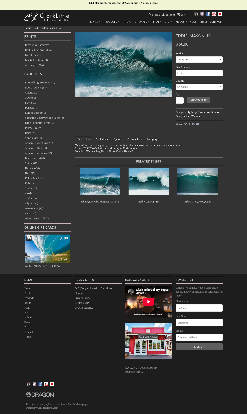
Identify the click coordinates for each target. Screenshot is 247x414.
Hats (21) (30, 173)
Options (118, 139)
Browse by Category (37, 45)
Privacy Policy (82, 298)
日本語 (27, 337)
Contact (216, 21)
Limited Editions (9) (36, 60)
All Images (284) (34, 65)
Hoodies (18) (32, 168)
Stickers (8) (31, 198)
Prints (94, 21)
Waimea (195, 116)
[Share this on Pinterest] (193, 124)
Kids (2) (29, 183)
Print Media (102, 139)
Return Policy (82, 303)
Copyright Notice (84, 307)
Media (179, 53)
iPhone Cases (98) (35, 112)
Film (157, 21)
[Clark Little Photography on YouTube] (214, 15)
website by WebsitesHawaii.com (42, 408)
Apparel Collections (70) (39, 143)
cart (183, 14)
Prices (203, 21)
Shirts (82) (31, 163)
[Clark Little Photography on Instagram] (196, 15)
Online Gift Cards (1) (37, 218)
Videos (181, 21)
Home (27, 288)
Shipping (152, 139)
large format (198, 112)
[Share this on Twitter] (185, 124)
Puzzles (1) (31, 107)
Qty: (178, 94)
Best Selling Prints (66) (38, 50)
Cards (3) (30, 193)
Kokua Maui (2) (34, 178)
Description (83, 139)
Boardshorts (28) (35, 158)
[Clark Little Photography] (47, 17)
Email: (179, 330)
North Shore (213, 112)
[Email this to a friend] (197, 124)
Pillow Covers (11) (35, 127)
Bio (168, 21)
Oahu (178, 116)
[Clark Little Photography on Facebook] (208, 15)
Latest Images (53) (35, 55)
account (170, 14)
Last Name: (182, 316)
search (155, 14)
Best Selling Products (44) (40, 82)
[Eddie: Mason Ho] (123, 64)
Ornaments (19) (34, 208)
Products (112, 21)
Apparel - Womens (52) (38, 153)
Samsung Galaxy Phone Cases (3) (44, 117)
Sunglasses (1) (33, 138)
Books (27, 303)
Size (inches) (183, 67)
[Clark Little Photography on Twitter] (202, 15)
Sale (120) (30, 213)
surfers (186, 116)
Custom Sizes (134, 139)
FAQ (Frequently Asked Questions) (93, 288)
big (188, 112)
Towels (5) (31, 97)
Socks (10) (31, 188)
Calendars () (32, 92)
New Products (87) (36, 87)
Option (180, 80)
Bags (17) (30, 132)
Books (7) (30, 102)
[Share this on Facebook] (189, 124)
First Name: (182, 301)
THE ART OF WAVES (136, 21)
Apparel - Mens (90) (37, 148)
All (36, 28)
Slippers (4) (31, 203)
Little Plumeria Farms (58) (40, 122)
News (193, 21)
